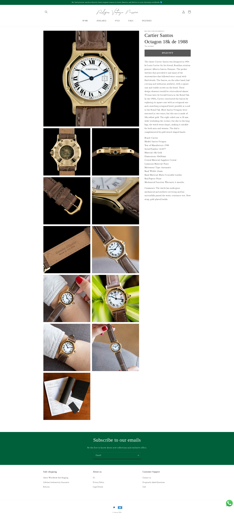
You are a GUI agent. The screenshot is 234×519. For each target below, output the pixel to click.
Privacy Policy (98, 482)
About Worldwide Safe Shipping (55, 477)
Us (94, 477)
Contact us (147, 477)
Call (144, 487)
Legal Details (98, 487)
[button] (46, 12)
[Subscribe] (138, 455)
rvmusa (116, 512)
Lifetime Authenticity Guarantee (56, 482)
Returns (46, 487)
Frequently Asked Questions (154, 482)
